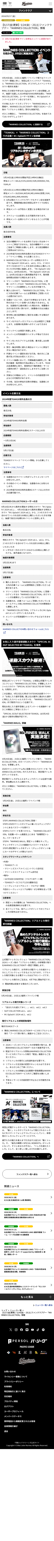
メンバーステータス (13, 1416)
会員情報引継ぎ (11, 1426)
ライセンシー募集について (15, 1376)
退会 (6, 1431)
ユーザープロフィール (14, 1411)
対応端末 (8, 1396)
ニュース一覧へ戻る (44, 1305)
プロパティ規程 (11, 1401)
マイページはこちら (12, 467)
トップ (4, 1310)
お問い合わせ (10, 1371)
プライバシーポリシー (14, 1381)
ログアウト (9, 1406)
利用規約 (8, 1386)
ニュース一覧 (16, 1310)
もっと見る (27, 1297)
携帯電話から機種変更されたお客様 (19, 1421)
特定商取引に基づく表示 (14, 1391)
